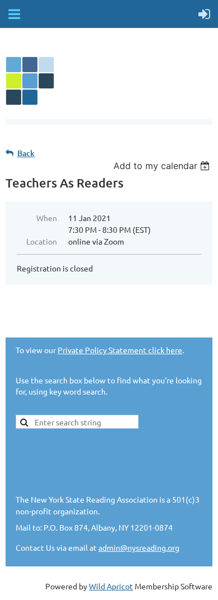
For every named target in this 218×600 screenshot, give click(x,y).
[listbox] (162, 165)
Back (26, 153)
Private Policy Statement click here (120, 350)
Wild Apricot (111, 586)
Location (41, 241)
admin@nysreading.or (136, 547)
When (46, 218)
